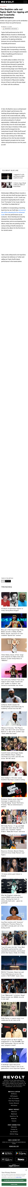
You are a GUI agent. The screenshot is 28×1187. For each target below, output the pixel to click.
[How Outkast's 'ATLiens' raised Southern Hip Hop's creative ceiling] (14, 768)
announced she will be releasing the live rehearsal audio (13, 212)
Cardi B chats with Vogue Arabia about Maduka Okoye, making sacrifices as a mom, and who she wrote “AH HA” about (12, 755)
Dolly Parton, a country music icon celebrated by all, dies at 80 (12, 1019)
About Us (14, 1111)
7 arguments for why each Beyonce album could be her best (18, 176)
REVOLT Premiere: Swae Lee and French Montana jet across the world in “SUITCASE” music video (12, 974)
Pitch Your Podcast (14, 1101)
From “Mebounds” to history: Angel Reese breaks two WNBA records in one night (13, 997)
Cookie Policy (18, 1177)
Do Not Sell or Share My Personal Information (14, 1180)
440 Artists (14, 1105)
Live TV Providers (14, 1098)
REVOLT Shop (14, 1134)
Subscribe (14, 1127)
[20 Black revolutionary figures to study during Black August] (14, 599)
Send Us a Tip (14, 1116)
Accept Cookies (14, 1184)
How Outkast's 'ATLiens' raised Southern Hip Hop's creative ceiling (13, 779)
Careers (14, 1121)
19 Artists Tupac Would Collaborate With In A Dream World (19, 184)
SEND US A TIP (14, 1146)
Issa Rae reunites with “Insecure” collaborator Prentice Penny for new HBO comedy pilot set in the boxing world (12, 925)
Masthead (14, 1114)
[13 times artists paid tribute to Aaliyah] (14, 865)
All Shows (14, 1094)
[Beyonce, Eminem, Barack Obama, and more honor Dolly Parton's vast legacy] (14, 841)
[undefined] (6, 176)
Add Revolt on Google (11, 28)
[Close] (26, 1170)
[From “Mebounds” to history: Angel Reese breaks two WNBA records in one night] (14, 986)
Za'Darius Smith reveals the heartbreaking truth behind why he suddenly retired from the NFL (12, 706)
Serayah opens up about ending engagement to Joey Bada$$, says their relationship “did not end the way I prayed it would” (12, 1042)
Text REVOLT (14, 1132)
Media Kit (14, 1118)
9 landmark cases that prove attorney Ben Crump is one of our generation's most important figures (13, 1066)
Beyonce (8, 581)
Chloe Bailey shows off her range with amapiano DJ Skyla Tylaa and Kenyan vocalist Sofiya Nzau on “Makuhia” (12, 657)
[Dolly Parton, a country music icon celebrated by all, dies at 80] (14, 1009)
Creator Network (14, 1103)
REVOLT (5, 26)
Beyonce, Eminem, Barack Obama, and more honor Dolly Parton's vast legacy (12, 853)
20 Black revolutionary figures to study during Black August (12, 609)
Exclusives (3, 6)
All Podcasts (14, 1096)
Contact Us (14, 1129)
